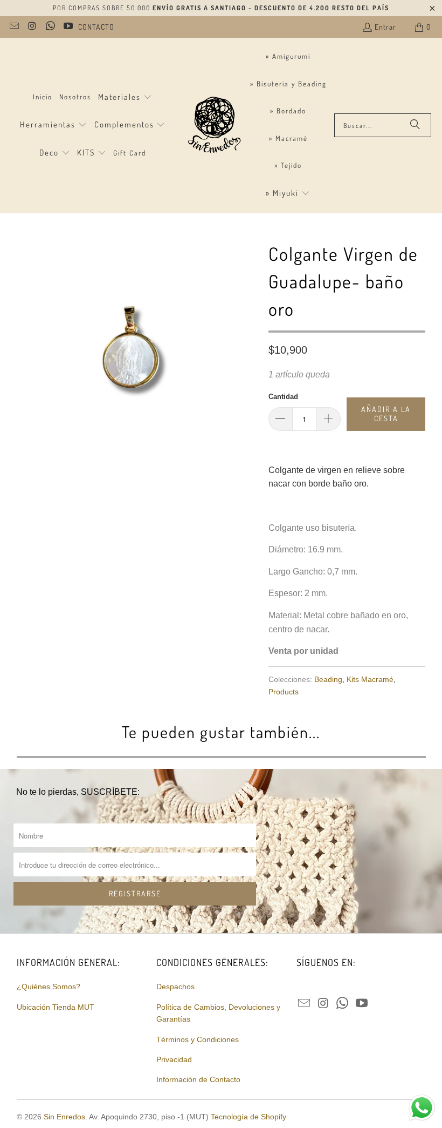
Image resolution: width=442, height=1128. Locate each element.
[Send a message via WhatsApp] (422, 1108)
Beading (328, 679)
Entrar (385, 26)
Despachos (175, 986)
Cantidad (283, 397)
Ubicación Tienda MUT (55, 1007)
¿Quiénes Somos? (48, 986)
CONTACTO (96, 26)
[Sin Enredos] (213, 125)
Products (283, 691)
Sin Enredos (64, 1116)
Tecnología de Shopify (248, 1116)
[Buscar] (415, 125)
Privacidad (174, 1059)
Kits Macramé (370, 679)
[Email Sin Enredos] (13, 26)
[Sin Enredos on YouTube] (68, 26)
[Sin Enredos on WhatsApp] (49, 26)
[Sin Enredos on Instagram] (31, 26)
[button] (125, 98)
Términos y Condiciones (197, 1039)
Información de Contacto (198, 1079)
